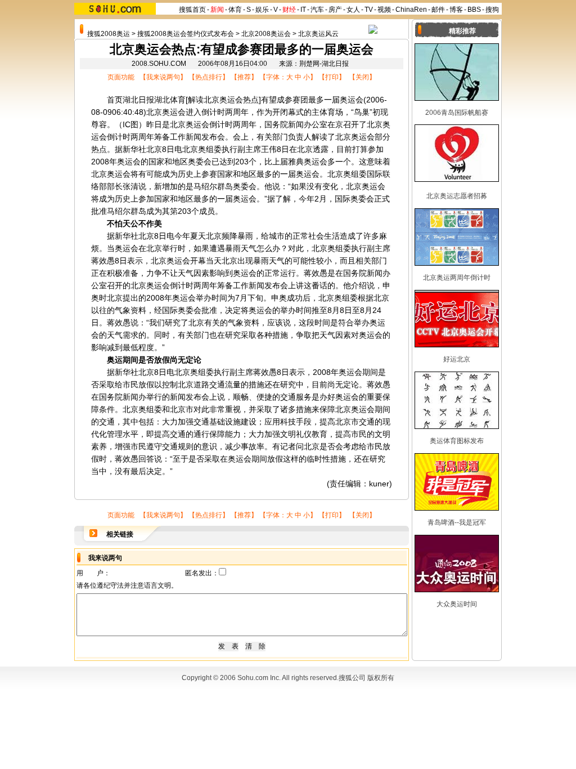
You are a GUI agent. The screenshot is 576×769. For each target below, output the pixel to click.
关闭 (362, 77)
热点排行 (208, 77)
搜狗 (492, 10)
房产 (335, 10)
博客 (456, 10)
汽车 (317, 10)
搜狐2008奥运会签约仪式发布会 (185, 34)
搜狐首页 (192, 10)
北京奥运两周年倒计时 (456, 277)
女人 (353, 10)
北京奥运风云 (318, 34)
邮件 (438, 10)
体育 (235, 10)
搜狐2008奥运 (108, 34)
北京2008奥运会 (266, 34)
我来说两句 (163, 77)
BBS (474, 10)
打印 (332, 77)
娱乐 (262, 10)
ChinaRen (411, 10)
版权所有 (380, 678)
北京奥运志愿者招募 (456, 196)
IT (303, 10)
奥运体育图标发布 (457, 441)
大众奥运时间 (456, 604)
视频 (384, 10)
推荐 (244, 77)
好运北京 (456, 359)
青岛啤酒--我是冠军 (457, 522)
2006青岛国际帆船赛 (456, 113)
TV (368, 10)
